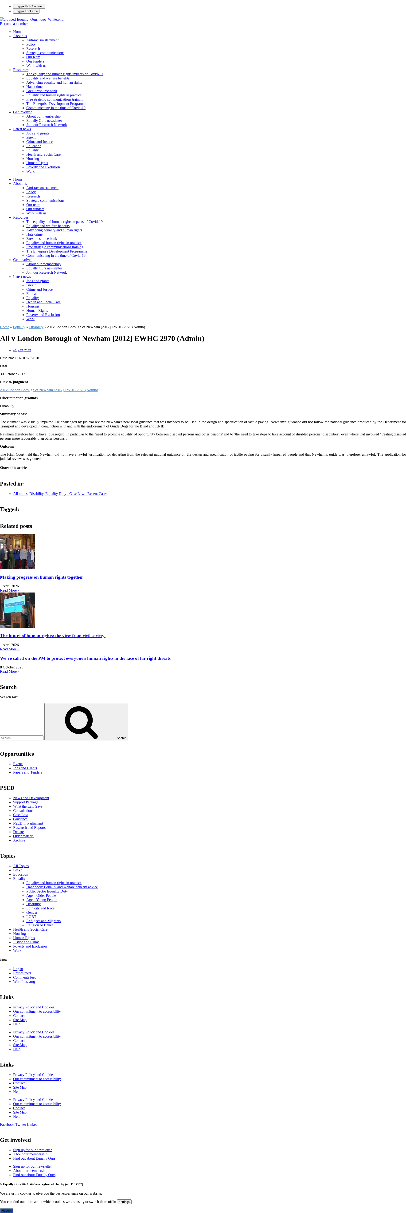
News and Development (31, 798)
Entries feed (22, 973)
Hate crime (34, 87)
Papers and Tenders (27, 772)
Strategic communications (45, 53)
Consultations (23, 811)
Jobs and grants (37, 133)
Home (17, 32)
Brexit (30, 137)
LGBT (31, 917)
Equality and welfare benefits (48, 78)
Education (33, 146)
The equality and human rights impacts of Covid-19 (64, 74)
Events (18, 764)
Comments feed (24, 977)
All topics (20, 494)
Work (30, 171)
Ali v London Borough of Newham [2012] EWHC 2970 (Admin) (49, 390)
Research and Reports (29, 828)
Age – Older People (41, 895)
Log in (18, 969)
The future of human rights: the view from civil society (52, 635)
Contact (19, 1016)
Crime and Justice (39, 142)
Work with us (36, 65)
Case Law (20, 815)
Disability (36, 327)
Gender (31, 912)
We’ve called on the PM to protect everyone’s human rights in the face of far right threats (85, 658)
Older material (23, 836)
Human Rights (37, 163)
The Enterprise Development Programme (56, 104)
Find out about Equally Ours (34, 1158)
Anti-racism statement (42, 40)
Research (33, 49)
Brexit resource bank (41, 91)
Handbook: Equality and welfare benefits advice (62, 887)
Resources (20, 70)
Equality (32, 150)
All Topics (21, 866)
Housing (32, 159)
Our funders (35, 61)
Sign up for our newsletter (32, 1150)
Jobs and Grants (25, 768)
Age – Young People (41, 900)
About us (20, 36)
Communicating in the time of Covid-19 (56, 108)
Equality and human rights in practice (54, 95)
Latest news (22, 129)
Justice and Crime (26, 942)
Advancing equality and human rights (54, 82)
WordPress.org (24, 982)
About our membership (43, 116)
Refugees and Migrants (43, 921)
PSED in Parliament (28, 823)
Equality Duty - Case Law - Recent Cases (76, 494)
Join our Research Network (46, 125)
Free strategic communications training (54, 99)
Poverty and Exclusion (43, 167)
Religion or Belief (39, 925)
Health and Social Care (43, 154)
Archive (19, 840)
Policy (31, 44)
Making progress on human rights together (41, 577)
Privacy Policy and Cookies (33, 1007)
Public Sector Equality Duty (47, 891)
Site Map (20, 1020)
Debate (18, 832)
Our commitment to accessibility (37, 1011)
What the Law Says (27, 806)
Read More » (10, 590)
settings (124, 1202)
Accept (7, 1210)
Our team (33, 57)
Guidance (20, 819)
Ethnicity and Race (40, 908)
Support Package (25, 802)
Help (16, 1024)
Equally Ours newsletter (44, 120)
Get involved (22, 112)
